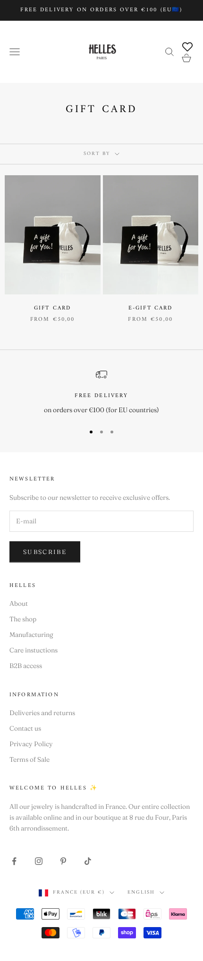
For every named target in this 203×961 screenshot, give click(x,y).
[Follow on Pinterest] (63, 861)
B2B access (25, 665)
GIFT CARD (52, 308)
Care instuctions (33, 650)
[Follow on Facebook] (14, 861)
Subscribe (45, 551)
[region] (101, 392)
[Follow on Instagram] (38, 861)
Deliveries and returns (42, 713)
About (18, 603)
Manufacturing (31, 634)
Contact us (25, 728)
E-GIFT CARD (150, 308)
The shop (22, 619)
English (141, 892)
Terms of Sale (29, 759)
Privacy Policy (31, 744)
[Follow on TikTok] (88, 861)
